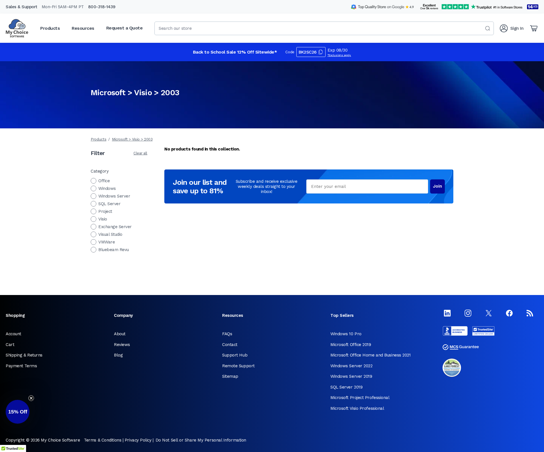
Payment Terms (21, 365)
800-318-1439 (102, 6)
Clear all (140, 153)
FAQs (227, 333)
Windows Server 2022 (351, 365)
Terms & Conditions (102, 440)
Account (13, 333)
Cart (10, 344)
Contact (229, 344)
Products (98, 139)
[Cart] (533, 28)
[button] (17, 412)
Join (437, 186)
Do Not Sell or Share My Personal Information (201, 440)
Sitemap (230, 376)
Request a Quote (124, 28)
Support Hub (234, 355)
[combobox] (324, 28)
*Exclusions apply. (339, 55)
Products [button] (50, 28)
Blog (118, 355)
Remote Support (238, 365)
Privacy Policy (138, 440)
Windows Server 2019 (351, 376)
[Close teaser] (31, 398)
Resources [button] (83, 28)
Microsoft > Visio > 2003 (132, 139)
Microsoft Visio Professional (357, 408)
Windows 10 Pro (346, 333)
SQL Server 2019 (346, 387)
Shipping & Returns (24, 355)
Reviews (122, 344)
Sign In (517, 28)
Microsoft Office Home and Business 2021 (370, 355)
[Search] (487, 28)
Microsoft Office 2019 (350, 344)
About (120, 333)
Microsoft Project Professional (360, 397)
